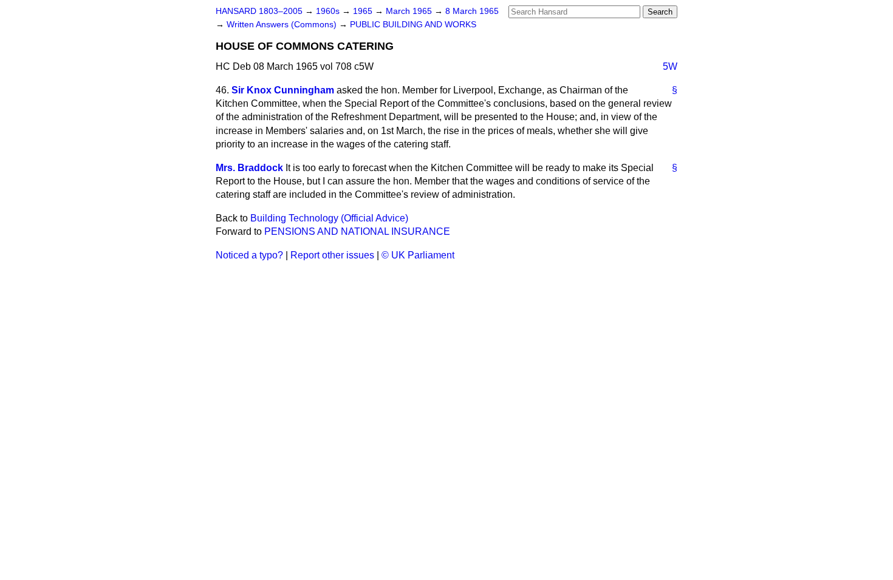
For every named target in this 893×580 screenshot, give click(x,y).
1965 (364, 11)
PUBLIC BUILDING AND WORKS (413, 24)
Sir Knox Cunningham (282, 90)
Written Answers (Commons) (283, 24)
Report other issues (332, 255)
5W (670, 66)
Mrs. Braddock (249, 168)
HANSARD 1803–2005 (259, 11)
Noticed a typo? (249, 255)
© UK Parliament (417, 255)
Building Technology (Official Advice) (329, 218)
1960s (329, 11)
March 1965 (410, 11)
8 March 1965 (472, 11)
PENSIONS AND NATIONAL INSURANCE (357, 231)
